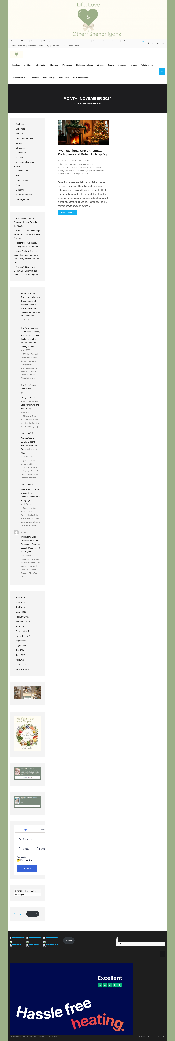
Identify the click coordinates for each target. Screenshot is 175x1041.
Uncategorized (22, 199)
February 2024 (22, 669)
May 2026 (20, 602)
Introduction (35, 41)
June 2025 (20, 626)
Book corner (56, 46)
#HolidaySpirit (98, 171)
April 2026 (20, 607)
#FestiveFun (74, 171)
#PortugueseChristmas (81, 174)
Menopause (58, 41)
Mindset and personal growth (24, 164)
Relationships (127, 41)
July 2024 (20, 650)
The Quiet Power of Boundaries (29, 387)
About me (14, 41)
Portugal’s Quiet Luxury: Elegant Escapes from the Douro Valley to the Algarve (26, 271)
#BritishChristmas (70, 164)
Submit (69, 940)
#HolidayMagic (86, 171)
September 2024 (23, 641)
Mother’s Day (44, 46)
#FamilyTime (63, 171)
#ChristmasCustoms (86, 164)
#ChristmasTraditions (80, 168)
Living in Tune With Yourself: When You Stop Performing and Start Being (30, 403)
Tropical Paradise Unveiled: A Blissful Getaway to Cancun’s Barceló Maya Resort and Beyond (30, 544)
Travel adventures (18, 46)
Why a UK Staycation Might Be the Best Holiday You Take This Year (27, 234)
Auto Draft (25, 433)
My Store (24, 41)
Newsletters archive (71, 46)
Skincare (106, 41)
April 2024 (20, 660)
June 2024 (20, 655)
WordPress (52, 1036)
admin (74, 160)
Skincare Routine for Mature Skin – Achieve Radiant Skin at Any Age (30, 495)
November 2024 (23, 636)
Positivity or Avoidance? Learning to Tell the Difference (27, 245)
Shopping (46, 41)
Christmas (32, 46)
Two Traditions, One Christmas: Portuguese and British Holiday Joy (83, 152)
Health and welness (73, 41)
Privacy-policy (19, 914)
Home (76, 104)
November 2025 (23, 621)
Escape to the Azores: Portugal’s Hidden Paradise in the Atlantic (27, 222)
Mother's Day (22, 171)
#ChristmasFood (64, 168)
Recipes (96, 41)
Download (33, 914)
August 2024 (21, 645)
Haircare (115, 41)
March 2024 (21, 664)
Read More (66, 213)
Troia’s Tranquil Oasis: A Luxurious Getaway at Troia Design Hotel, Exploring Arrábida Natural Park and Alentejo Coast (31, 337)
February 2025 (22, 631)
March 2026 (21, 612)
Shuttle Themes (29, 1036)
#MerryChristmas (64, 174)
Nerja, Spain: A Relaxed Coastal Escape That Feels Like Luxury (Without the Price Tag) (27, 256)
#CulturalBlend (95, 168)
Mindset (87, 41)
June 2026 (20, 598)
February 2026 (22, 617)
